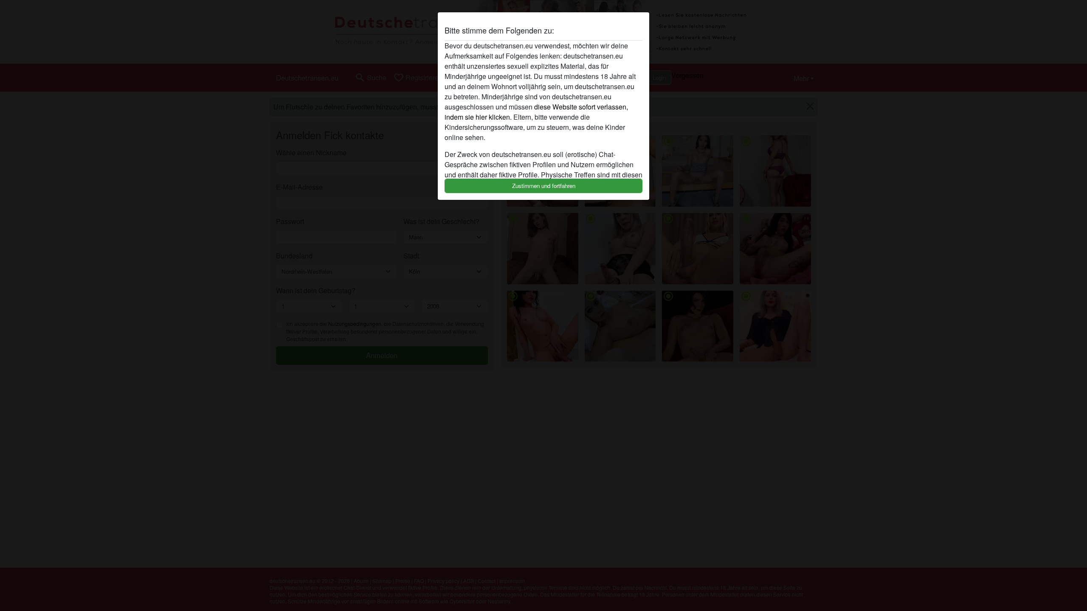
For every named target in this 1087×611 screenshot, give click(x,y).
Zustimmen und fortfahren (543, 186)
